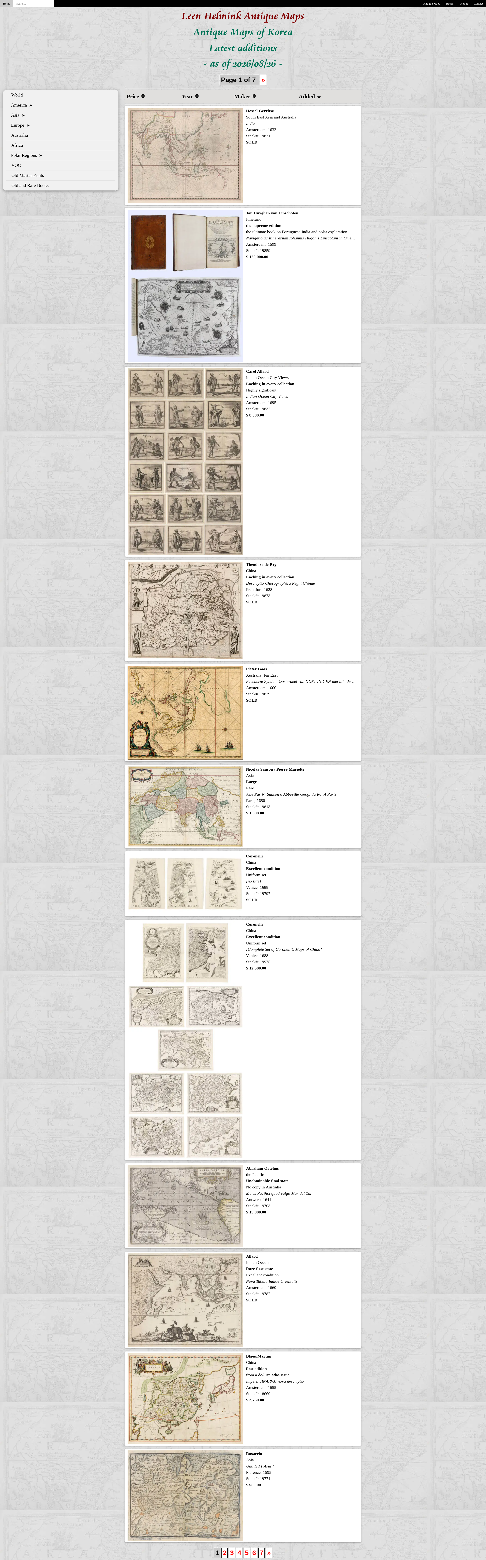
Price (133, 96)
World (16, 95)
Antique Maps (431, 3)
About (464, 3)
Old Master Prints (26, 175)
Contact (478, 3)
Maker (243, 96)
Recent (450, 3)
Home (6, 3)
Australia (18, 135)
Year (188, 96)
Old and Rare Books (29, 185)
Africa (16, 145)
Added (307, 96)
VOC (15, 165)
